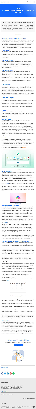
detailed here (7, 233)
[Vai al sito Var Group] (5, 404)
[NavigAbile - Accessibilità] (34, 407)
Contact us (33, 398)
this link (7, 280)
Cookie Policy (29, 398)
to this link (5, 222)
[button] (34, 2)
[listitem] (18, 44)
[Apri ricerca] (27, 2)
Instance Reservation (20, 273)
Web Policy (24, 398)
